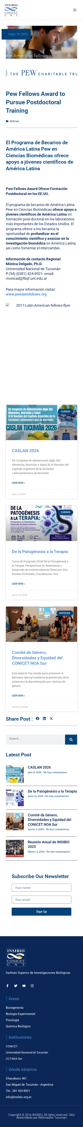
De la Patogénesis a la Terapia (40, 551)
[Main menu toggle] (75, 10)
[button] (37, 718)
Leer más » (18, 482)
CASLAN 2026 (25, 450)
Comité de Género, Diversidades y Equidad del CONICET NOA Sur (37, 658)
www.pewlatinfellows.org (26, 294)
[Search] (71, 740)
